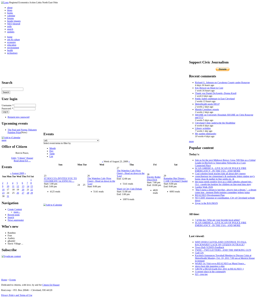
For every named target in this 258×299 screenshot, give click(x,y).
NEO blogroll (13, 23)
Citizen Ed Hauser (51, 285)
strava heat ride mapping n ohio (210, 266)
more (4, 140)
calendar (11, 15)
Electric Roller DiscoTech (154, 178)
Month (52, 148)
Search (11, 217)
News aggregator (16, 220)
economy (11, 42)
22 (31, 189)
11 (13, 186)
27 (23, 193)
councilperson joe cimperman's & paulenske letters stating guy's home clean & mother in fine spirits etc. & (225, 177)
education (11, 45)
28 (28, 193)
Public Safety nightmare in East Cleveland (215, 98)
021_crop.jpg (201, 274)
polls (9, 26)
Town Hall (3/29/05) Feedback (209, 247)
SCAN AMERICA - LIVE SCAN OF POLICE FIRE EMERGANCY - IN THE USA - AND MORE (220, 169)
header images (14, 21)
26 (18, 193)
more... (17, 212)
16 (3, 189)
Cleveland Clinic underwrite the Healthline (215, 123)
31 (8, 196)
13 (23, 186)
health (10, 50)
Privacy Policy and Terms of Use (16, 295)
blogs (9, 10)
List (51, 156)
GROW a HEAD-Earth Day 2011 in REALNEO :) (219, 269)
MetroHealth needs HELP (207, 104)
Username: (8, 105)
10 (8, 186)
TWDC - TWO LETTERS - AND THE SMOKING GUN (223, 250)
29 (31, 193)
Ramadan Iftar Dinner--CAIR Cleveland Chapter (176, 179)
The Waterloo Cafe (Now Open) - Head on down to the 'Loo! (101, 181)
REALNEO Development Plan (210, 195)
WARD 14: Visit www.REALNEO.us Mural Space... (220, 263)
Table (52, 153)
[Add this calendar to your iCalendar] (11, 137)
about (9, 7)
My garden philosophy (205, 133)
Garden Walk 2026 (204, 187)
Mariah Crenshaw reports (207, 109)
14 (28, 186)
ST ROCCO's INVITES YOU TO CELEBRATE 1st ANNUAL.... (60, 179)
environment (13, 47)
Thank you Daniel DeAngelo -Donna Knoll (215, 93)
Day (51, 151)
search (10, 29)
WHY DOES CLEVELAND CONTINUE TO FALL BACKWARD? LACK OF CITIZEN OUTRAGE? (221, 243)
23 (3, 193)
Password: (7, 108)
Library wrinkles (203, 128)
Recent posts (14, 214)
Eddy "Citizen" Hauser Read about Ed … (22, 159)
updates (10, 32)
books (10, 13)
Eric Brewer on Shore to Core (209, 88)
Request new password (18, 117)
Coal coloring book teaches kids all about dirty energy (220, 173)
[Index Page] (5, 2)
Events (12, 280)
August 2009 (18, 173)
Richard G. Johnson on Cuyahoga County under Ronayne (222, 82)
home (9, 37)
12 (18, 186)
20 (23, 189)
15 (31, 186)
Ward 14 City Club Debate (129, 189)
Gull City (199, 252)
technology (12, 53)
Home (4, 280)
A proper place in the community (210, 271)
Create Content (15, 209)
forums (10, 18)
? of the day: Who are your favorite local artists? (217, 220)
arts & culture (13, 39)
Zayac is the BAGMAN (206, 203)
